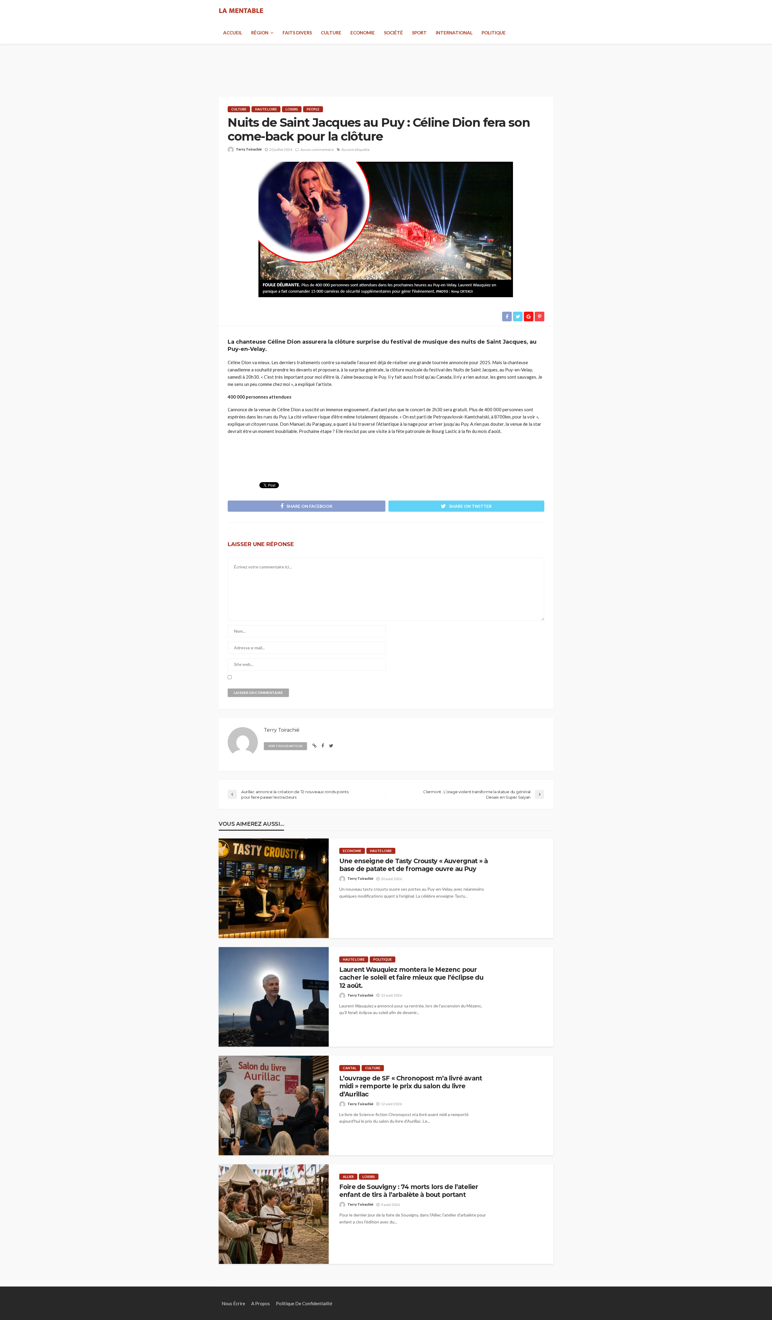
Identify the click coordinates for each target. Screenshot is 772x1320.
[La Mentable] (241, 10)
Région (259, 32)
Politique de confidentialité (304, 1303)
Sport (419, 32)
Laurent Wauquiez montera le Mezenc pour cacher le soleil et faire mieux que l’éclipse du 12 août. (411, 977)
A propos (260, 1303)
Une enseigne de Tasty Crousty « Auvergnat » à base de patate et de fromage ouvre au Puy (413, 865)
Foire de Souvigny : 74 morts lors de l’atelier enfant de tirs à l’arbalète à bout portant (408, 1190)
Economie (362, 32)
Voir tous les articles (285, 746)
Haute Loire (266, 109)
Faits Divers (297, 32)
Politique (494, 32)
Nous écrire (233, 1303)
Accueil (232, 32)
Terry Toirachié (249, 149)
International (454, 32)
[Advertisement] (386, 63)
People (313, 109)
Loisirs (292, 109)
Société (393, 32)
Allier (348, 1176)
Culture (331, 32)
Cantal (349, 1068)
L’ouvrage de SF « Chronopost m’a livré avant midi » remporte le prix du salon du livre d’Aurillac (410, 1086)
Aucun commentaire (317, 149)
